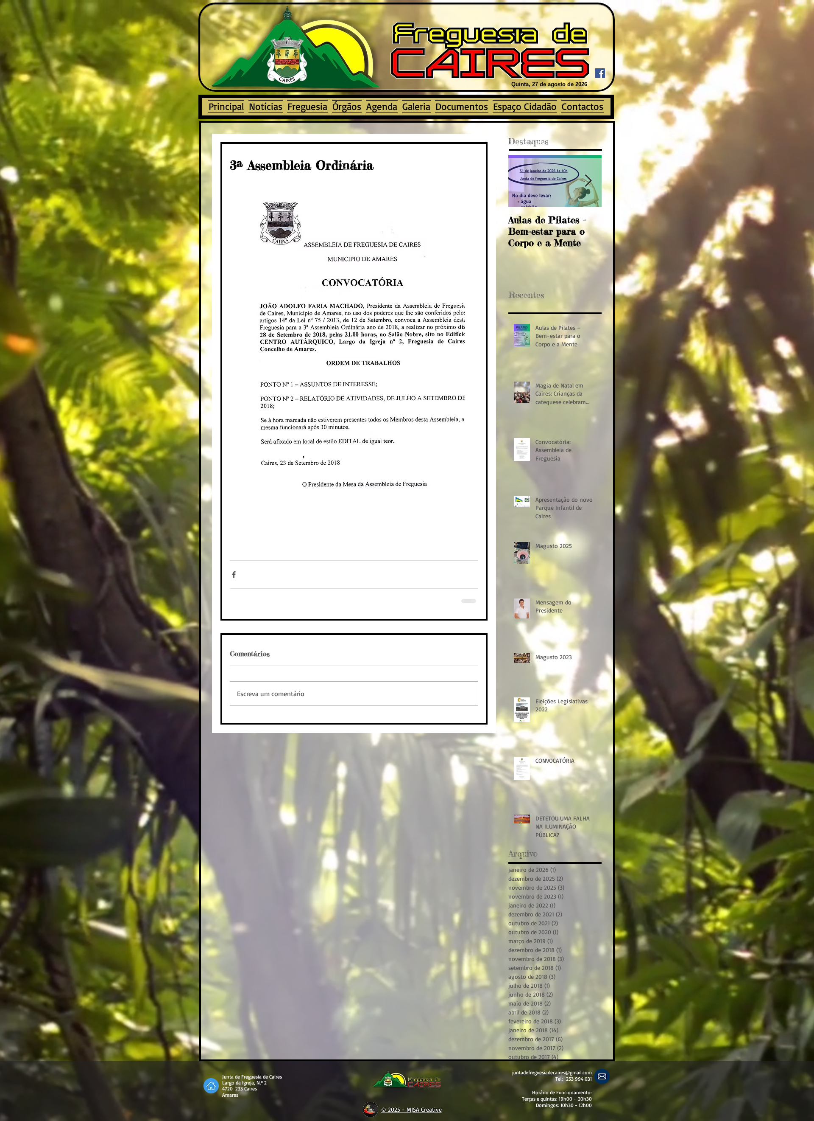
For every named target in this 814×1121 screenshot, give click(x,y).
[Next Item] (588, 181)
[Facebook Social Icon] (600, 73)
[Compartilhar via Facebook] (234, 574)
